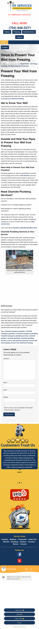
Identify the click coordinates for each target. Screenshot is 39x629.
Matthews (13, 539)
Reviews (7, 32)
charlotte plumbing (13, 338)
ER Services (25, 175)
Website (5, 397)
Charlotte (5, 539)
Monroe (15, 544)
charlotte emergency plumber (15, 331)
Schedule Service (28, 32)
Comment (6, 358)
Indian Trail (32, 539)
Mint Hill (6, 542)
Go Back (5, 47)
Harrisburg (14, 542)
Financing (17, 32)
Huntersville (22, 539)
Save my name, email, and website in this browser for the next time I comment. (18, 409)
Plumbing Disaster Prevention (18, 66)
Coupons (19, 37)
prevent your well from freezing (13, 99)
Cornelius (31, 542)
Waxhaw (23, 542)
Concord (23, 544)
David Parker (24, 64)
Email (5, 390)
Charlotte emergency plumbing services (14, 336)
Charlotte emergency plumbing (27, 333)
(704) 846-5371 (20, 27)
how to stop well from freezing (17, 340)
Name (5, 382)
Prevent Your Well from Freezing (22, 343)
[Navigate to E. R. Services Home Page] (19, 6)
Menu (5, 42)
